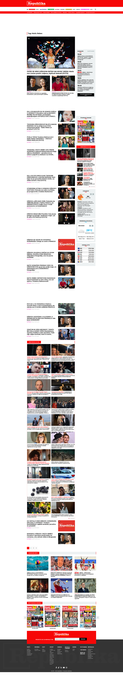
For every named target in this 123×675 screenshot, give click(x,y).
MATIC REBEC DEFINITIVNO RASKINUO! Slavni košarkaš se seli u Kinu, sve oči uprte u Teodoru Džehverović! (41, 279)
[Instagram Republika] (66, 668)
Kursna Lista (86, 245)
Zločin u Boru (71, 12)
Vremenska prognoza (29, 654)
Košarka (51, 652)
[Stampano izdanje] (86, 131)
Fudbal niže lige (52, 651)
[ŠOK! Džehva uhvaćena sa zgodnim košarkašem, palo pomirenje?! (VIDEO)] (38, 83)
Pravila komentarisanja (91, 653)
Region (43, 650)
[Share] (28, 38)
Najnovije (80, 51)
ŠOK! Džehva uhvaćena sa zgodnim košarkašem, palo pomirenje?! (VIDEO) (37, 94)
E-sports (52, 661)
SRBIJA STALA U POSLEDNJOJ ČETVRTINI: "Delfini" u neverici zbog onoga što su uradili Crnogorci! (85, 57)
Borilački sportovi (52, 655)
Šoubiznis (29, 219)
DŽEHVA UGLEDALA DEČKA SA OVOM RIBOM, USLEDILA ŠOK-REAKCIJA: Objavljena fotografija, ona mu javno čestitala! (40, 255)
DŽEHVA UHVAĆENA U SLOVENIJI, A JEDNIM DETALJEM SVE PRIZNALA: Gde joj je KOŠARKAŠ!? (41, 318)
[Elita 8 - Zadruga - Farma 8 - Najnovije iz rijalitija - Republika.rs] (85, 9)
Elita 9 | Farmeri (67, 647)
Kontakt (90, 655)
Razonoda (59, 653)
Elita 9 (28, 193)
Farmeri (67, 651)
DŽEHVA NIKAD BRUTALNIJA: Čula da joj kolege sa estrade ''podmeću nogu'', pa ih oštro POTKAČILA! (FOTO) (41, 215)
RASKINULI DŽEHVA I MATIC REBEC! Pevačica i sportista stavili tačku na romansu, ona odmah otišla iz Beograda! (41, 535)
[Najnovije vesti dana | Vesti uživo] (51, 9)
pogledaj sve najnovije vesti (86, 95)
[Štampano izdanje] (35, 617)
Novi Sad (81, 225)
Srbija (28, 649)
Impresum (90, 649)
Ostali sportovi (52, 659)
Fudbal (51, 649)
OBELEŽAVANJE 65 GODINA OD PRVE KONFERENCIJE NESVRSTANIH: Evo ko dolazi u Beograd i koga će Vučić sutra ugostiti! (85, 596)
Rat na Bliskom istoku (56, 12)
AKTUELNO (29, 12)
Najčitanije (90, 51)
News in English (82, 653)
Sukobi (43, 651)
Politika (77, 593)
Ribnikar (65, 12)
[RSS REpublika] (64, 668)
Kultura (59, 652)
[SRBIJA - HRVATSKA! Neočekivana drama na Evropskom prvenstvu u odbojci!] (85, 563)
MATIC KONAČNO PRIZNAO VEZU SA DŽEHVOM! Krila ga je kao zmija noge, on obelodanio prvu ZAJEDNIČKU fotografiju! (41, 268)
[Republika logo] (36, 3)
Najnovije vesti (33, 553)
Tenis (51, 653)
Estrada (29, 69)
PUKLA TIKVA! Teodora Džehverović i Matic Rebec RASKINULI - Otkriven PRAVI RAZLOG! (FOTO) (40, 138)
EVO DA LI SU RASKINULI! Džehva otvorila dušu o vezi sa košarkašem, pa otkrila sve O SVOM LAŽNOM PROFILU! (41, 305)
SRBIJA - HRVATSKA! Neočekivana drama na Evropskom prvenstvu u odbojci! (85, 74)
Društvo (29, 652)
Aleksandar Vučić (38, 12)
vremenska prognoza (85, 221)
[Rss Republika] (61, 668)
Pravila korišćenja (90, 651)
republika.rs (60, 670)
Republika (91, 647)
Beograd (29, 650)
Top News (83, 649)
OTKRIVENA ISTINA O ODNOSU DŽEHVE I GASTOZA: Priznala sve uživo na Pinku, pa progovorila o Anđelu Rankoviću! (41, 190)
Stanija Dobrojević (90, 12)
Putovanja (83, 647)
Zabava (78, 9)
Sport (52, 647)
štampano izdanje (86, 117)
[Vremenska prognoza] (81, 231)
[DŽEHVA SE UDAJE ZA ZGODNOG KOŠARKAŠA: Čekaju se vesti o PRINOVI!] (66, 244)
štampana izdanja (35, 603)
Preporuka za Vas (34, 342)
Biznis (74, 647)
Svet (74, 9)
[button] (91, 194)
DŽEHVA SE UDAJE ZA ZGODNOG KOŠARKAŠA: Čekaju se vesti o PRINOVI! (41, 240)
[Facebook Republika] (56, 668)
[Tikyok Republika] (59, 668)
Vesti (37, 9)
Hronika (62, 9)
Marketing (90, 656)
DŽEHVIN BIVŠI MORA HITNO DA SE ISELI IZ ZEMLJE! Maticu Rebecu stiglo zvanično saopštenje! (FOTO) (63, 94)
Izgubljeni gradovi (80, 12)
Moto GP (52, 657)
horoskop (86, 191)
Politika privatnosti (90, 658)
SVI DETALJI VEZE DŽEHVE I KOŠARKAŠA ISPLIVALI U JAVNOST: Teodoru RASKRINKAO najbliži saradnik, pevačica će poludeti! (41, 523)
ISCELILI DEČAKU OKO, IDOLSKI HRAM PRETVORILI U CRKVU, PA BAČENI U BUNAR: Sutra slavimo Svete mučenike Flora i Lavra (86, 81)
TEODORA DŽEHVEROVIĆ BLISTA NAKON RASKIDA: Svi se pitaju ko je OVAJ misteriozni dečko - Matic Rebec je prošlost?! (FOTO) (42, 127)
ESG (74, 650)
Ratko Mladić (46, 12)
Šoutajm (52, 660)
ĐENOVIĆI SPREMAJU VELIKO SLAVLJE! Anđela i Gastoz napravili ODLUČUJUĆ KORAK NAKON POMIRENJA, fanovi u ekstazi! (85, 66)
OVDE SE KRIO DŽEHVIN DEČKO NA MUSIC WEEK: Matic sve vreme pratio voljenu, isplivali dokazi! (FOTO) (50, 72)
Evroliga (51, 663)
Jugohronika (37, 650)
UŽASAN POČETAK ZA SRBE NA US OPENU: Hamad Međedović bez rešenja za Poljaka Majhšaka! (85, 89)
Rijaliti (58, 650)
